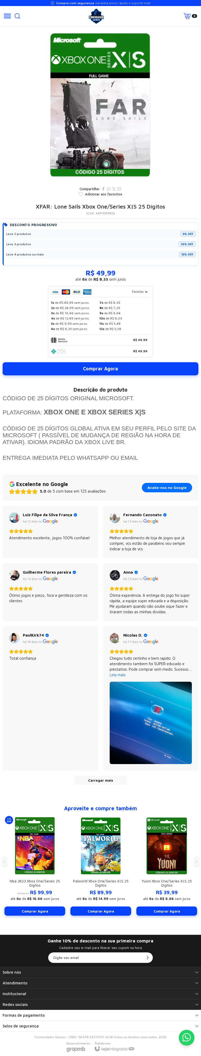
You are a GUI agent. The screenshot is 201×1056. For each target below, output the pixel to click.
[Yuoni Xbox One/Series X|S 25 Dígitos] (167, 865)
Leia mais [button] (118, 675)
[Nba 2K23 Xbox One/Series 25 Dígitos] (35, 865)
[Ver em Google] (14, 518)
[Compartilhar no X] (114, 189)
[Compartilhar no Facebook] (103, 189)
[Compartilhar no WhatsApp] (108, 189)
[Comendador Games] (96, 16)
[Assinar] (147, 957)
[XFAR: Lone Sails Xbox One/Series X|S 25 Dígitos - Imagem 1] (100, 105)
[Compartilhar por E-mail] (119, 189)
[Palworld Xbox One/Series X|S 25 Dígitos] (101, 865)
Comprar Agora (100, 368)
